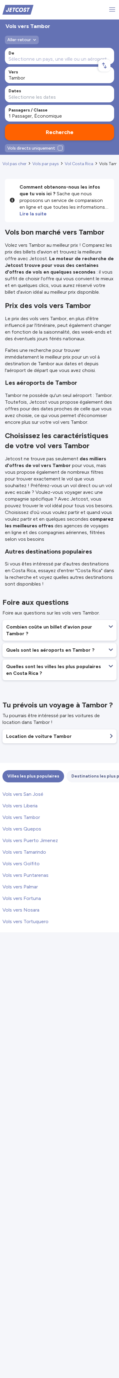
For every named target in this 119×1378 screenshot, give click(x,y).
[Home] (18, 9)
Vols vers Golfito (21, 863)
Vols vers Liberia (20, 806)
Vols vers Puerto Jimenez (30, 840)
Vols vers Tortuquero (25, 921)
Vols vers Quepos (21, 829)
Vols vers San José (22, 794)
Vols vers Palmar (20, 887)
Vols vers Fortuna (21, 898)
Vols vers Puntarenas (25, 875)
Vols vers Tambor (21, 817)
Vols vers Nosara (20, 910)
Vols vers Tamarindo (24, 852)
